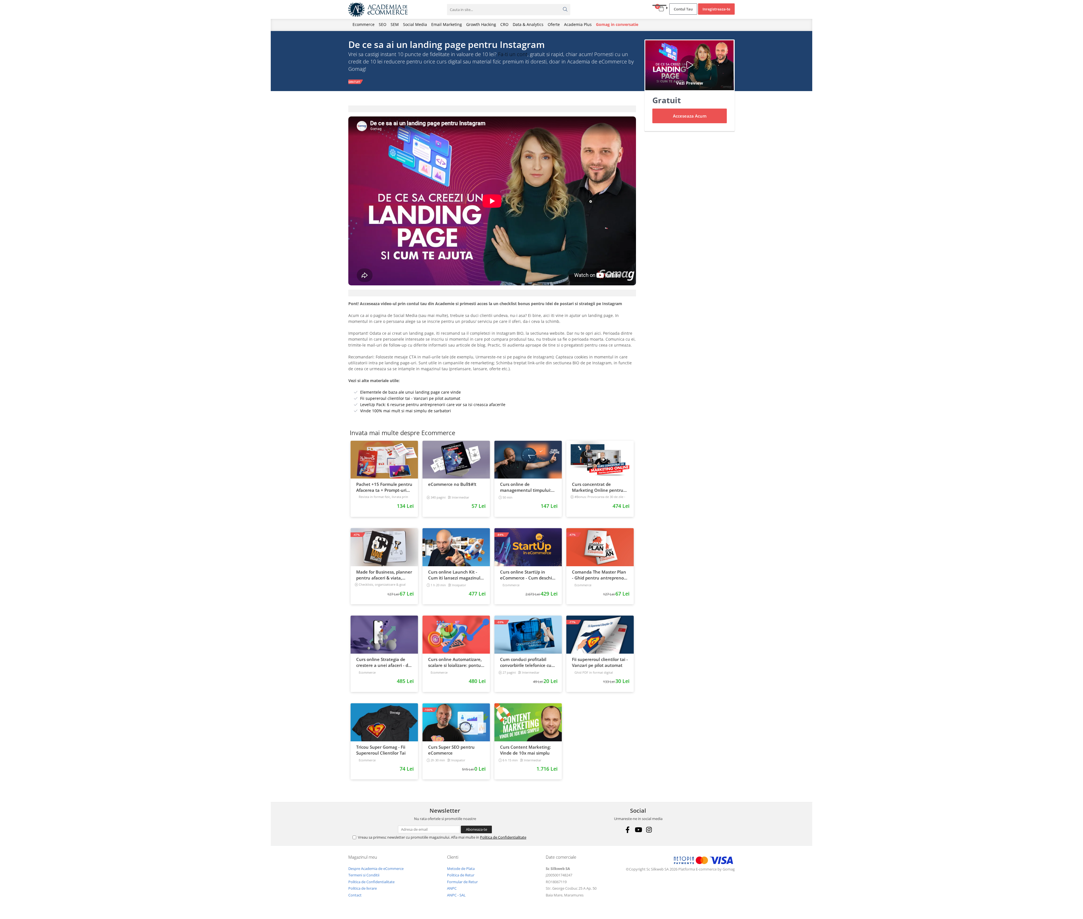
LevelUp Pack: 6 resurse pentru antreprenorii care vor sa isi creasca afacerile (432, 404)
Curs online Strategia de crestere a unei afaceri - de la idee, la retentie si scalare (383, 662)
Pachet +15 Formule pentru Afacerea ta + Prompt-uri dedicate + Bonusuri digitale (384, 487)
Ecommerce (364, 24)
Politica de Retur (460, 875)
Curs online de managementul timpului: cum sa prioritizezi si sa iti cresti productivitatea (526, 487)
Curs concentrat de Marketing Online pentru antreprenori (597, 487)
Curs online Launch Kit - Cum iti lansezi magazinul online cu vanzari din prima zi (456, 575)
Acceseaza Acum (689, 116)
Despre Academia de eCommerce (376, 868)
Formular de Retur (462, 881)
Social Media (415, 24)
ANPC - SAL (456, 895)
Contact (355, 895)
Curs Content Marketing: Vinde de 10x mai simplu (525, 750)
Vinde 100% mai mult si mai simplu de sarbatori (405, 410)
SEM (395, 24)
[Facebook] (627, 830)
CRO (504, 24)
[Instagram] (649, 830)
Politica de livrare (362, 888)
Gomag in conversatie (617, 24)
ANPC (452, 888)
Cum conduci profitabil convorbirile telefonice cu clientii (525, 662)
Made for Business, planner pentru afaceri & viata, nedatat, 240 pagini (384, 575)
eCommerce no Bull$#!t (452, 484)
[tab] (492, 108)
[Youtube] (638, 830)
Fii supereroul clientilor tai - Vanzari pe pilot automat (410, 398)
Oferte (554, 24)
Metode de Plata (461, 868)
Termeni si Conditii (363, 875)
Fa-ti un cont (512, 54)
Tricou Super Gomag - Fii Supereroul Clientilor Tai (381, 750)
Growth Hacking (481, 24)
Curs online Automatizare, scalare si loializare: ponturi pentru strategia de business (456, 662)
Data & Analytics (528, 24)
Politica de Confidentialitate (503, 837)
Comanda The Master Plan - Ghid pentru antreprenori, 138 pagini (600, 575)
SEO (382, 24)
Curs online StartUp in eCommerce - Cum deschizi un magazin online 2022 (527, 575)
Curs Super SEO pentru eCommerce (451, 750)
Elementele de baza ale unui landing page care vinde (410, 392)
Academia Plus (578, 24)
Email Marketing (446, 24)
